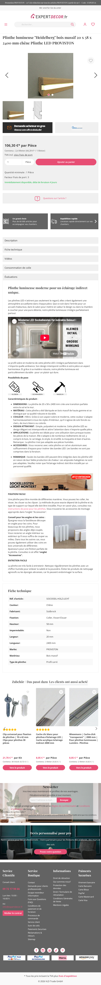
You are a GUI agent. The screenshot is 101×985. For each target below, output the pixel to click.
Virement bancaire (86, 882)
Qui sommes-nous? (62, 881)
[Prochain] (95, 76)
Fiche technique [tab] (13, 249)
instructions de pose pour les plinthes (27, 508)
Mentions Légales (61, 905)
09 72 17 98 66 (11, 889)
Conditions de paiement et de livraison (34, 908)
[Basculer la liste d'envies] (90, 60)
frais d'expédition (68, 976)
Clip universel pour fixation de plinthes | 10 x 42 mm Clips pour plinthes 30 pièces (17, 738)
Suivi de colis (34, 925)
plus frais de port (23, 154)
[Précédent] (6, 76)
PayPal (81, 893)
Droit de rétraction (61, 878)
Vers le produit (17, 767)
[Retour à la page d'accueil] (50, 16)
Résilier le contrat (13, 913)
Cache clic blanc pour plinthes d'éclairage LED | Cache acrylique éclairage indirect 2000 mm (49, 738)
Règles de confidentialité (64, 806)
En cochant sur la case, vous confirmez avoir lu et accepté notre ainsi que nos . (51, 816)
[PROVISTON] (77, 127)
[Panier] (99, 21)
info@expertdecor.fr (13, 906)
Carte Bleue (83, 889)
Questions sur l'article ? (54, 198)
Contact (31, 882)
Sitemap (31, 939)
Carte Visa (82, 900)
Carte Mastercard (86, 896)
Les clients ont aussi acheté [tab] (68, 682)
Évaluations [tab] (11, 276)
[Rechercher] (72, 24)
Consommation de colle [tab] (18, 267)
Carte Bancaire (85, 886)
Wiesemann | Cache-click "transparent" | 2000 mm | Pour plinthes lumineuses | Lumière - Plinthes (83, 738)
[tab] (50, 240)
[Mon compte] (85, 24)
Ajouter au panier (66, 162)
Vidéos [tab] (8, 258)
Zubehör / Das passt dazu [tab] (30, 682)
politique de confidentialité (66, 815)
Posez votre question (50, 851)
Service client (34, 922)
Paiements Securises (37, 929)
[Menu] (6, 24)
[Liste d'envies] (93, 24)
